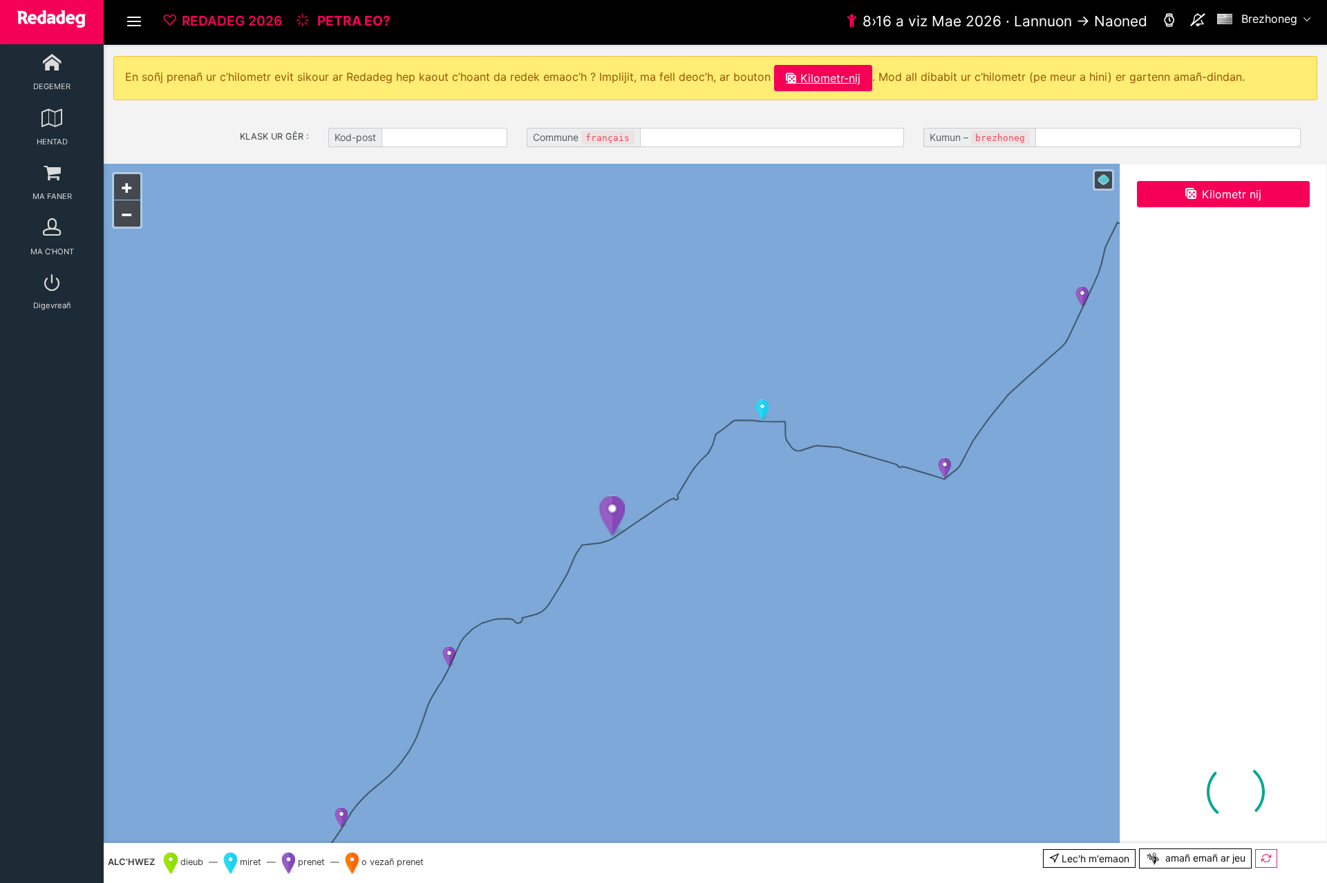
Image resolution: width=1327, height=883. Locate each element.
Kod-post (355, 137)
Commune (581, 137)
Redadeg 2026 (232, 20)
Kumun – (977, 137)
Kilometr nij (1231, 194)
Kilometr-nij (830, 78)
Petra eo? (352, 20)
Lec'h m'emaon (1094, 858)
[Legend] (1103, 180)
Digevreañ (52, 305)
